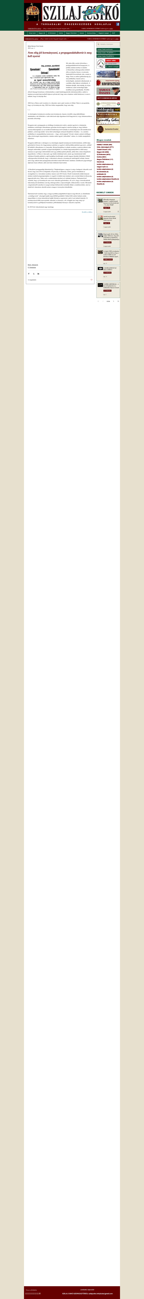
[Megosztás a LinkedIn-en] (38, 274)
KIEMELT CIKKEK (108, 259)
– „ (49, 28)
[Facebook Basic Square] (117, 24)
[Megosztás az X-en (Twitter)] (33, 274)
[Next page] (113, 301)
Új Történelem (32, 267)
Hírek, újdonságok (33, 265)
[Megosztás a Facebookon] (29, 274)
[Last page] (118, 301)
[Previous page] (103, 301)
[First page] (98, 301)
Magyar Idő (106, 207)
